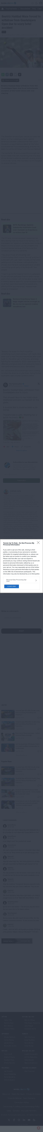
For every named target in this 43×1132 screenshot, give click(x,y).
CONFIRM (11, 586)
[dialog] (21, 566)
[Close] (39, 543)
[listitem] (21, 580)
